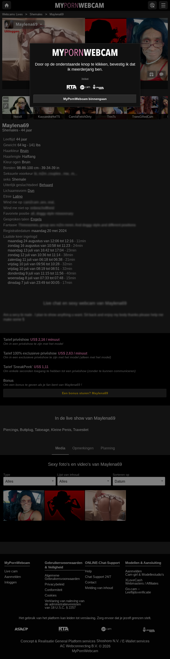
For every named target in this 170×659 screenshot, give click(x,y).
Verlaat (85, 78)
